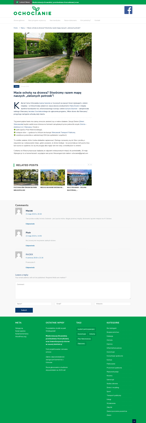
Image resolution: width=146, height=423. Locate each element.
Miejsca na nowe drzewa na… (52, 187)
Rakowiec (81, 344)
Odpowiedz (30, 224)
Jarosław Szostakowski (36, 111)
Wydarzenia (111, 403)
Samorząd (110, 380)
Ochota (92, 334)
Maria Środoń (74, 106)
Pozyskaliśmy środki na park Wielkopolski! (25, 188)
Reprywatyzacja (112, 372)
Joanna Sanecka (44, 103)
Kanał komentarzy (21, 334)
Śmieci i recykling (113, 387)
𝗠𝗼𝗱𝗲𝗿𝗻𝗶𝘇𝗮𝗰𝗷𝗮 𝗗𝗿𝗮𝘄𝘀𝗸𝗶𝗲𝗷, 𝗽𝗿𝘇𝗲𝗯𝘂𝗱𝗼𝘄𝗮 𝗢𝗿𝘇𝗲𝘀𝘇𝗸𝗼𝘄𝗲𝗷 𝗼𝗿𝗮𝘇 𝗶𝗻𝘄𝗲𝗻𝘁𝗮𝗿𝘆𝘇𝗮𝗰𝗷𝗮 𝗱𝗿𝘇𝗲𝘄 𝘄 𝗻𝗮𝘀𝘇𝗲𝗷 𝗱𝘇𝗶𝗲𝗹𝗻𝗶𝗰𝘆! (55, 3)
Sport (109, 391)
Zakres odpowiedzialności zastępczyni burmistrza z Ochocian (55, 359)
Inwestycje (82, 334)
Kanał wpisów (20, 331)
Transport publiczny (114, 395)
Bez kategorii (111, 328)
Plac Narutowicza (84, 339)
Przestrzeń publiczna (114, 368)
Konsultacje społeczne (115, 356)
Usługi (109, 399)
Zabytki (109, 407)
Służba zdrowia (112, 384)
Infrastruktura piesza (114, 348)
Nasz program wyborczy (37, 20)
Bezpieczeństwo (113, 332)
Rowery (109, 376)
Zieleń (17, 86)
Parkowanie (111, 364)
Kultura (109, 360)
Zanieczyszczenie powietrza (117, 411)
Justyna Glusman (71, 109)
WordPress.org (20, 336)
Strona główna (19, 20)
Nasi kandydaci (55, 20)
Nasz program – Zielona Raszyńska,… (76, 188)
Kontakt (97, 20)
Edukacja (110, 336)
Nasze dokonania (70, 20)
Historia (109, 340)
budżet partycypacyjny (86, 329)
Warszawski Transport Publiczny (63, 132)
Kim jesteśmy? (85, 20)
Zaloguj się (19, 328)
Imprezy (110, 344)
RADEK (29, 254)
